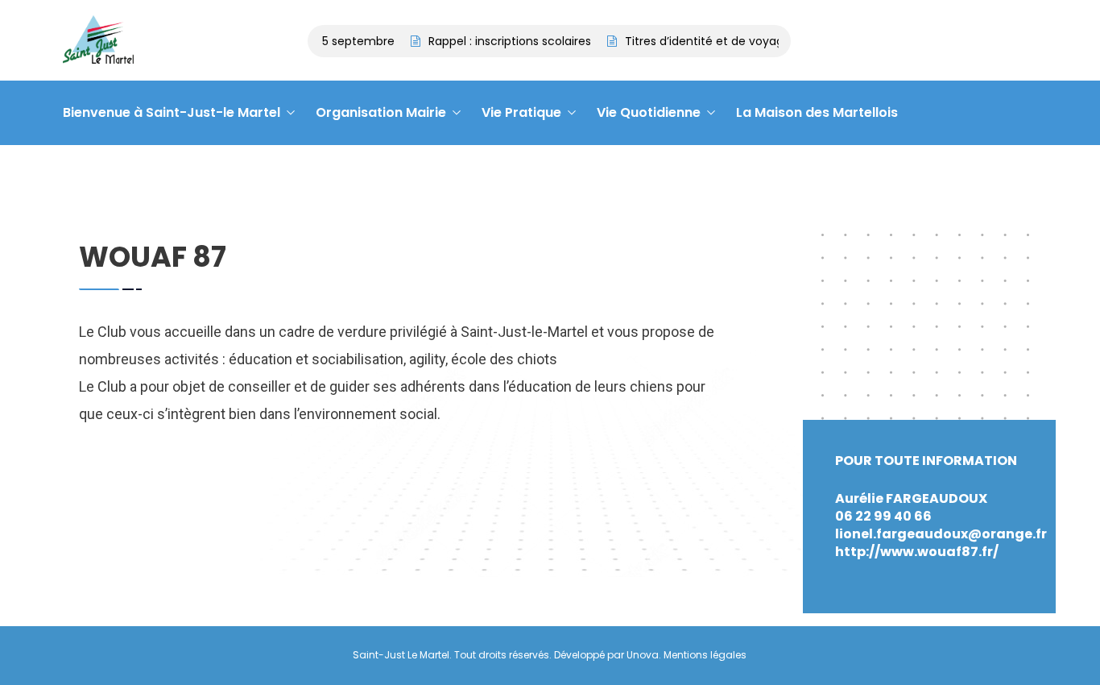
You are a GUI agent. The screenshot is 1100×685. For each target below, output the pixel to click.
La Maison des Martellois (817, 112)
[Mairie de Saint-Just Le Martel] (98, 41)
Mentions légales (705, 655)
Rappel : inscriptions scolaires (504, 41)
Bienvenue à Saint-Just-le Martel (171, 112)
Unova (643, 655)
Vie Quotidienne (649, 112)
